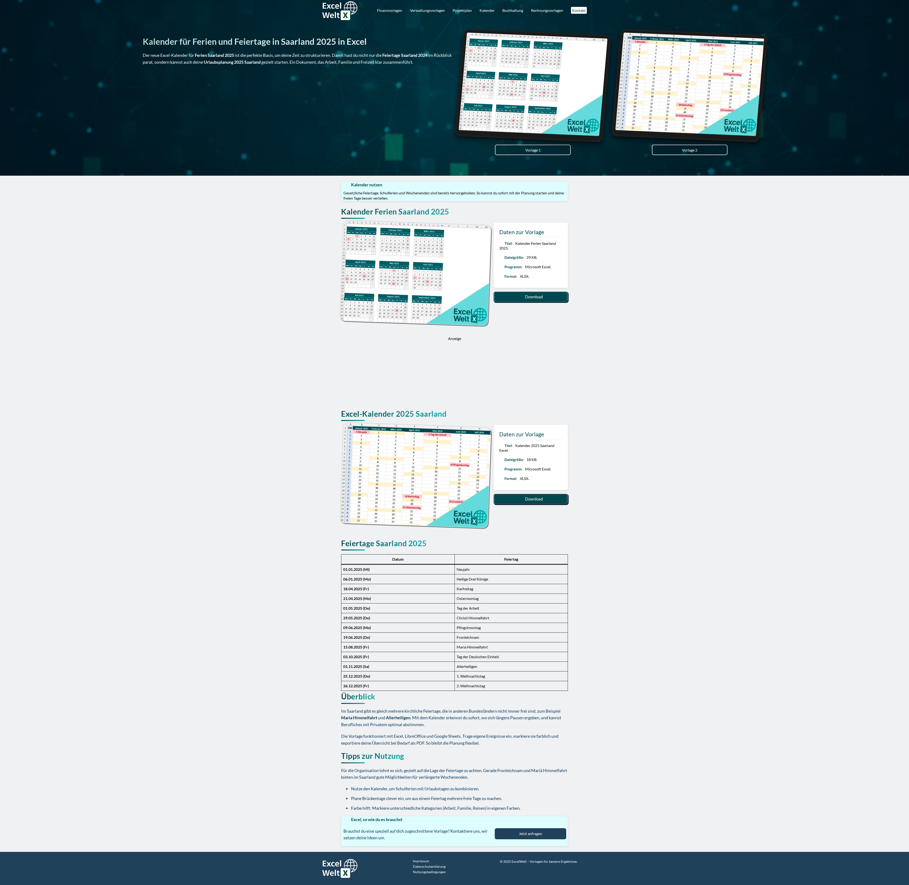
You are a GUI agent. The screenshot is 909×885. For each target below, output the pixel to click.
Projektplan (462, 10)
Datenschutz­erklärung (429, 866)
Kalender (487, 10)
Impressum (421, 861)
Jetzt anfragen (530, 833)
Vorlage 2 (689, 150)
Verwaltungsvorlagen (427, 10)
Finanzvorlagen (389, 10)
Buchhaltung (512, 10)
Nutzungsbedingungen (429, 872)
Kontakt (579, 10)
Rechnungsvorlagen (547, 10)
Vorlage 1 (533, 150)
